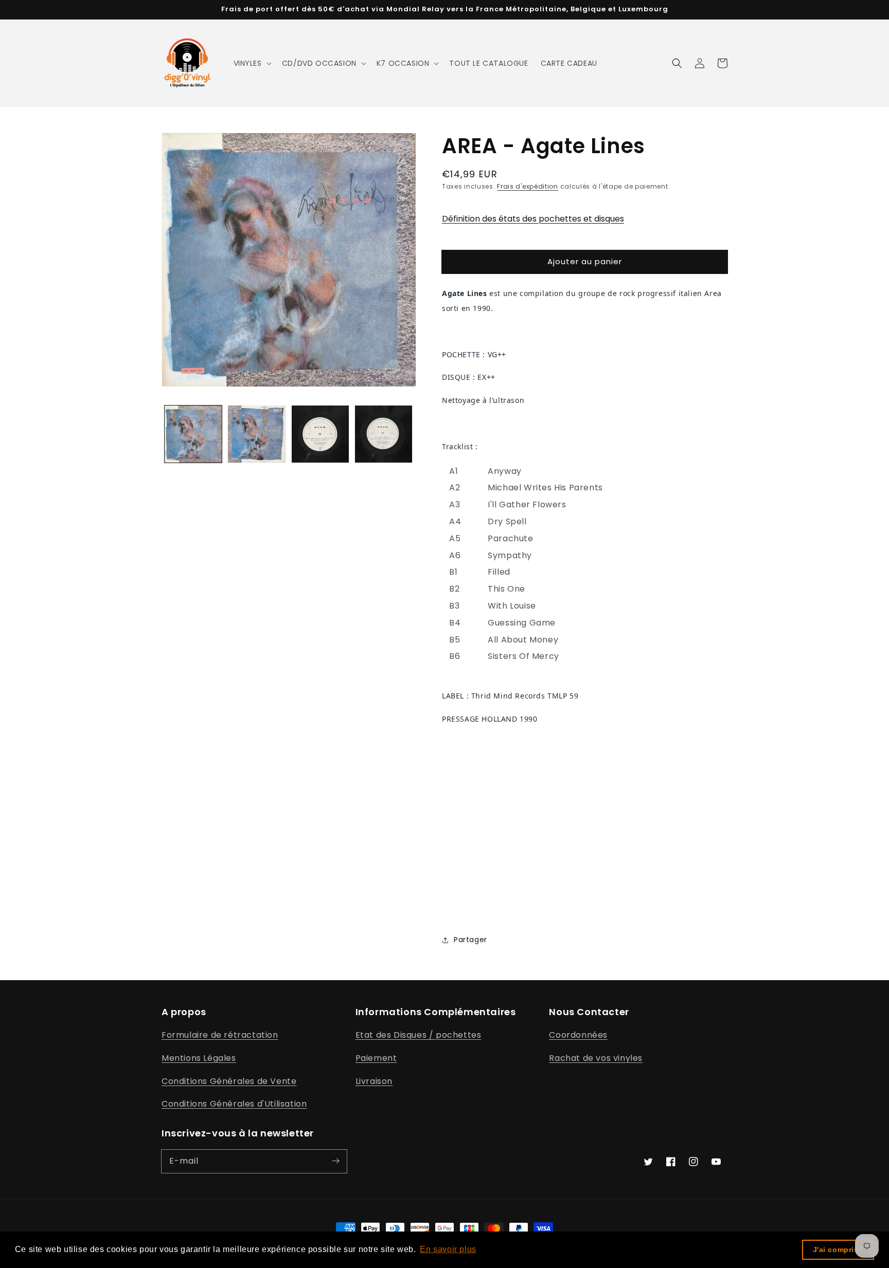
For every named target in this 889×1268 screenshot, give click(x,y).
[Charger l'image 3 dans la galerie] (320, 434)
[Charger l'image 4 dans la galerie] (383, 434)
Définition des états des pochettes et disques (533, 219)
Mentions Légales (199, 1058)
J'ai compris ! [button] (838, 1249)
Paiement (376, 1058)
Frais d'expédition (527, 186)
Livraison (374, 1081)
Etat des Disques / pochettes (418, 1035)
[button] (251, 63)
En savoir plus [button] (448, 1249)
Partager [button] (470, 939)
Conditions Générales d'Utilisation (234, 1104)
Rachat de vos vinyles (596, 1058)
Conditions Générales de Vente (229, 1081)
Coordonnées (578, 1035)
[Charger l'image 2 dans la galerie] (256, 434)
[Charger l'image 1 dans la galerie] (193, 434)
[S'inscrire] (335, 1161)
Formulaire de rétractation (220, 1035)
